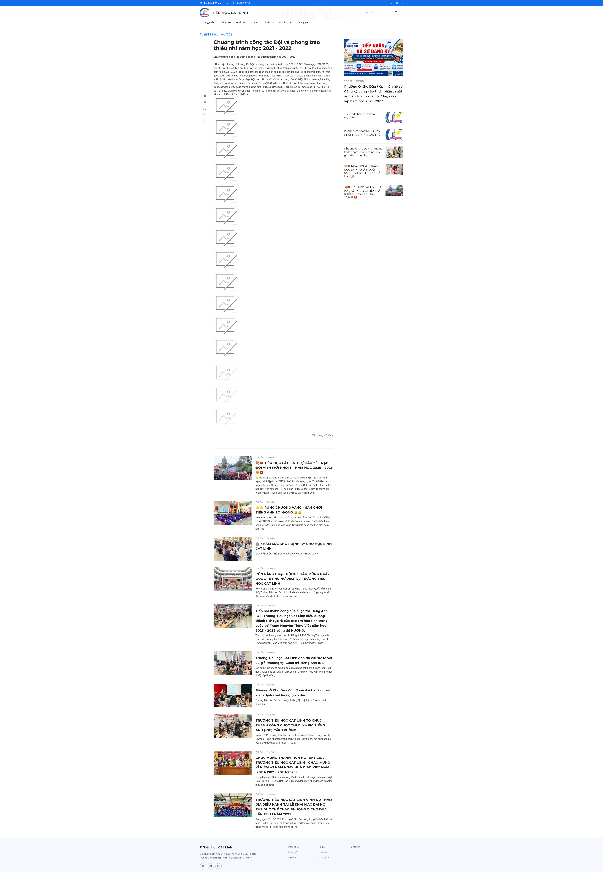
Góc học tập (285, 22)
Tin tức (256, 22)
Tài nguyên (303, 22)
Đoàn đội (269, 22)
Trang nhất (208, 22)
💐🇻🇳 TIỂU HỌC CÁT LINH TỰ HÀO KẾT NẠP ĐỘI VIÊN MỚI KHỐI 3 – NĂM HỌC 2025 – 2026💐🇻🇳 (294, 468)
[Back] (204, 120)
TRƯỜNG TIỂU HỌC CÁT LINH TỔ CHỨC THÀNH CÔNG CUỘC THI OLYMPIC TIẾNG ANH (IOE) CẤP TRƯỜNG (290, 725)
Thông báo (225, 22)
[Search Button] (396, 12)
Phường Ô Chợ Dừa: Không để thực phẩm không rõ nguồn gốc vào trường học (363, 152)
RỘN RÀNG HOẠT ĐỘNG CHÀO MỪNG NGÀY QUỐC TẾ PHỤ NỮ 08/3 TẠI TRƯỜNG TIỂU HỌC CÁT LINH (292, 579)
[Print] (204, 114)
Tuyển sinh (241, 22)
